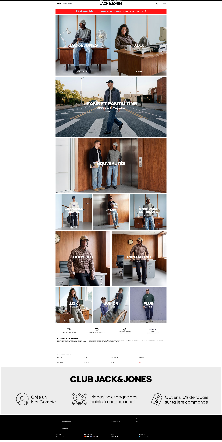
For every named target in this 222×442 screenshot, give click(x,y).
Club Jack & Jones (65, 423)
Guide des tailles (90, 426)
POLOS (112, 359)
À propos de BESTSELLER (141, 419)
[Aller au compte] (160, 4)
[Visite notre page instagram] (113, 436)
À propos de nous (66, 419)
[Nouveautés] (83, 45)
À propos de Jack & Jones (66, 421)
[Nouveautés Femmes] (138, 45)
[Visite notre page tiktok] (115, 436)
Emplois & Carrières (140, 423)
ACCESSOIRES (86, 362)
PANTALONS (113, 360)
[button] (69, 331)
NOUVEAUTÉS (59, 357)
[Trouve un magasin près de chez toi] (158, 4)
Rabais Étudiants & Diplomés (67, 426)
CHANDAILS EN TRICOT (142, 357)
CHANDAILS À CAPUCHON (143, 359)
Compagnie (138, 421)
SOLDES (140, 362)
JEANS (85, 360)
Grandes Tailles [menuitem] (125, 7)
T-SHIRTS (85, 357)
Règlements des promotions (116, 426)
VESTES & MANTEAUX (114, 357)
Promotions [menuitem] (103, 7)
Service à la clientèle (92, 419)
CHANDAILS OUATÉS (60, 359)
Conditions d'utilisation (117, 419)
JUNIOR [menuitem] (131, 7)
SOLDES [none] (70, 3)
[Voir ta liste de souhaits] (162, 4)
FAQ (87, 421)
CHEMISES (58, 360)
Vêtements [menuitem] (98, 7)
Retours (88, 423)
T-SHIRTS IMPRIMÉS (60, 362)
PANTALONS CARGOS (142, 360)
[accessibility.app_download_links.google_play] (141, 437)
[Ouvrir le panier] (165, 4)
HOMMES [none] (59, 3)
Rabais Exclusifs (65, 428)
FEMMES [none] (65, 3)
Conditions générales (115, 421)
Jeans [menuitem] (114, 7)
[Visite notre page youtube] (117, 436)
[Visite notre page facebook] (112, 436)
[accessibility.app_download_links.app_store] (146, 437)
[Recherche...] (156, 4)
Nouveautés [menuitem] (92, 7)
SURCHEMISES (86, 359)
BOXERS (112, 362)
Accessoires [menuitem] (118, 7)
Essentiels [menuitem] (109, 7)
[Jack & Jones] (111, 4)
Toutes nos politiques (115, 423)
